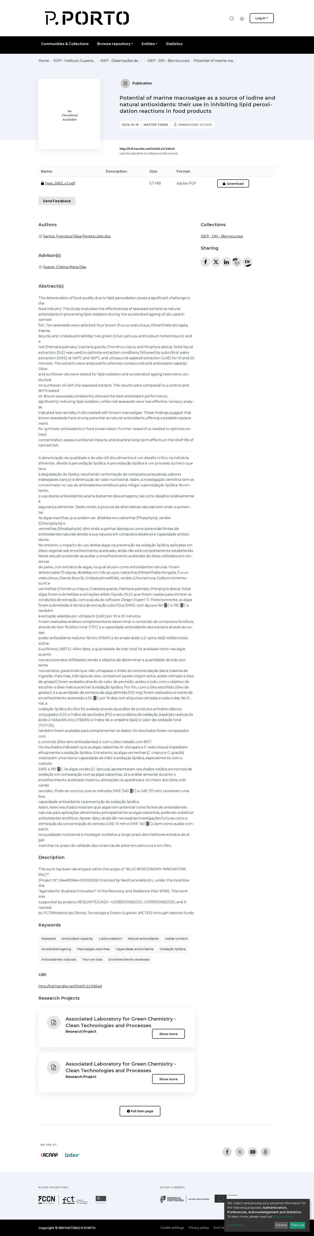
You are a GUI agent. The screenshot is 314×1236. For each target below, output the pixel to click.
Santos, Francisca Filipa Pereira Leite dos (76, 236)
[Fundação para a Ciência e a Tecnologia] (63, 1203)
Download (235, 184)
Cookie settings (172, 1228)
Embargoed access (195, 124)
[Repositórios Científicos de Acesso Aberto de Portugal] (49, 1154)
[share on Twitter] (216, 262)
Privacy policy (199, 1228)
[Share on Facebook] (205, 262)
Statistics (174, 44)
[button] (243, 18)
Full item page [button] (141, 1111)
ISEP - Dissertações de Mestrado (121, 61)
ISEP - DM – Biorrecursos (168, 61)
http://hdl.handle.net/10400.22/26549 (147, 148)
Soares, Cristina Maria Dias (64, 267)
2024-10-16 (130, 124)
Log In (260, 18)
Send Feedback (57, 201)
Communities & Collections (65, 44)
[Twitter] (240, 1152)
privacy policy (283, 1217)
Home (44, 61)
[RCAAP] (265, 1152)
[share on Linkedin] (226, 262)
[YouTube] (252, 1152)
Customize (235, 1225)
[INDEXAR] (72, 1154)
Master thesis (156, 124)
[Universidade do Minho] (101, 1203)
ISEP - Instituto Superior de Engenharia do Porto (74, 61)
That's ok (297, 1225)
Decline (281, 1225)
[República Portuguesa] (187, 1202)
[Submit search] (231, 18)
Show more (168, 1034)
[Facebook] (227, 1152)
